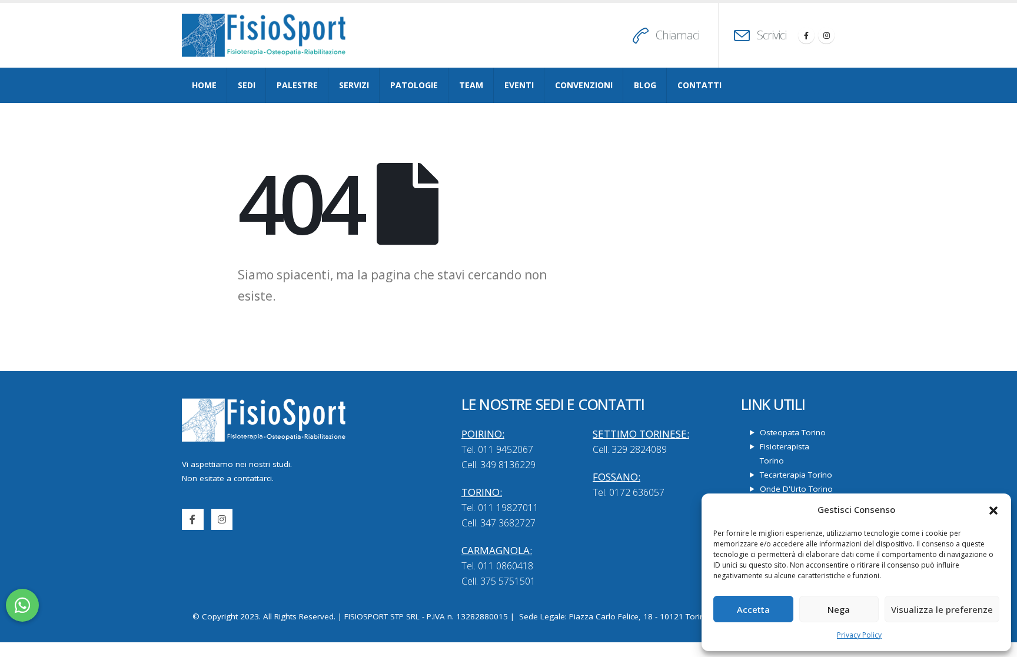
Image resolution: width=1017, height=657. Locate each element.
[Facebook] (806, 35)
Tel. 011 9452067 (497, 449)
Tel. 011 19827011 (500, 507)
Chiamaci (677, 35)
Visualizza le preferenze (942, 609)
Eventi (519, 85)
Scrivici (771, 35)
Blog (645, 85)
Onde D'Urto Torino (796, 488)
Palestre (297, 85)
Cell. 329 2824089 (630, 449)
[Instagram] (826, 35)
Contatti (699, 85)
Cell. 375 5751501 (498, 581)
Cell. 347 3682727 (498, 522)
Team (471, 85)
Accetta (753, 609)
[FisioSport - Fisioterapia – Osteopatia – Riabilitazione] (264, 35)
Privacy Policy (859, 635)
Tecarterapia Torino (796, 474)
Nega (838, 609)
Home (204, 85)
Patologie (414, 85)
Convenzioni (584, 85)
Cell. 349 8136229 (498, 464)
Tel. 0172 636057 (628, 492)
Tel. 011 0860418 (497, 565)
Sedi (246, 85)
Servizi (354, 85)
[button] (993, 509)
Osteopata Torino (793, 432)
